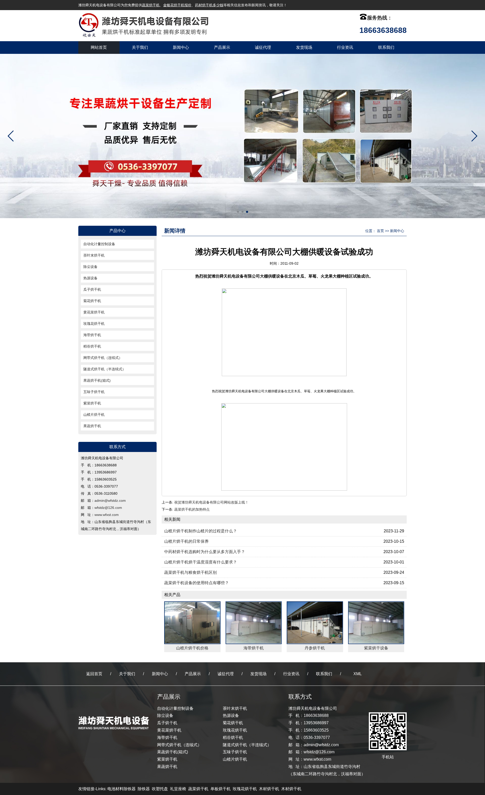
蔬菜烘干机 (151, 5)
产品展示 (222, 47)
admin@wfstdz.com (110, 500)
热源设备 (90, 278)
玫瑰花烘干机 (94, 324)
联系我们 (386, 47)
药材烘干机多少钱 (209, 5)
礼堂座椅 (178, 789)
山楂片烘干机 (94, 415)
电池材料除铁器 (121, 789)
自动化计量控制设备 (99, 244)
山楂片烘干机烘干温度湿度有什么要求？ (200, 562)
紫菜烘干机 (92, 403)
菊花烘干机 (92, 301)
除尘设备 (90, 267)
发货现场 (304, 47)
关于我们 (140, 47)
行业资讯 (345, 47)
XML (357, 674)
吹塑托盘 (160, 789)
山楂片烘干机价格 (192, 648)
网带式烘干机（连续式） (102, 358)
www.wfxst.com (106, 515)
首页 (380, 231)
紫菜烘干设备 (376, 648)
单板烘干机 (220, 789)
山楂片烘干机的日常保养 (186, 541)
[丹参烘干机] (315, 622)
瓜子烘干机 (92, 289)
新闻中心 (181, 47)
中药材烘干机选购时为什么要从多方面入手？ (204, 552)
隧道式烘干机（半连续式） (104, 369)
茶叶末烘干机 (94, 255)
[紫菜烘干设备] (376, 622)
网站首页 (99, 47)
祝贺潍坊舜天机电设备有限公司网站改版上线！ (211, 502)
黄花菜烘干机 (94, 312)
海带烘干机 (92, 335)
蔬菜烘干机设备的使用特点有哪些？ (196, 583)
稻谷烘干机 (92, 346)
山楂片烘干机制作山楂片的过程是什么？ (200, 531)
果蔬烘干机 (92, 426)
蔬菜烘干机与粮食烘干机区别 (190, 572)
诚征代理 (263, 47)
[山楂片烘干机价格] (192, 622)
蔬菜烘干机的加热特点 (192, 509)
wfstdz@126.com (108, 508)
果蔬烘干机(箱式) (97, 380)
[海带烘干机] (254, 622)
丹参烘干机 (315, 648)
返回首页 (94, 674)
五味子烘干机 (94, 392)
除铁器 (144, 789)
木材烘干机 (269, 789)
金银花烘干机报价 (177, 5)
